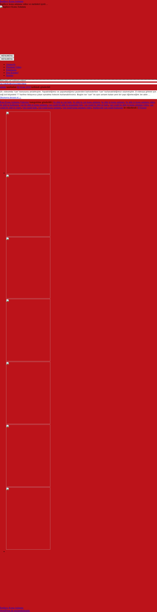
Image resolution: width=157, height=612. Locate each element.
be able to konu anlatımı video (140, 102)
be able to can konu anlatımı (86, 102)
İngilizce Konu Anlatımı (11, 1)
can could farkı (30, 107)
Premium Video (13, 67)
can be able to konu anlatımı (33, 105)
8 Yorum (142, 107)
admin (3, 87)
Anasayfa (10, 64)
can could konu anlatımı (49, 107)
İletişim (9, 75)
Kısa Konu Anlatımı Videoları (14, 102)
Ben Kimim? (12, 72)
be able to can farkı (62, 102)
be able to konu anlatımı (112, 102)
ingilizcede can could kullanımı (108, 107)
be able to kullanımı (9, 105)
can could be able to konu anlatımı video (129, 105)
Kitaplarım (11, 70)
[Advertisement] (78, 31)
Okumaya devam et (10, 97)
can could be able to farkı (96, 105)
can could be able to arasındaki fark (66, 105)
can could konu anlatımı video (77, 107)
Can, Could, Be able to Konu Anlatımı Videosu (13, 83)
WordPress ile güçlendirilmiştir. (15, 610)
